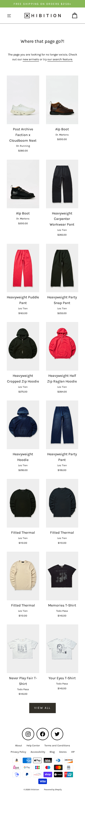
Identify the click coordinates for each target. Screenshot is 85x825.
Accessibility (38, 751)
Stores (63, 751)
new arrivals (31, 59)
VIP (73, 751)
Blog (52, 751)
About (18, 745)
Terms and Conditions (57, 745)
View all (42, 707)
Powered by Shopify (53, 789)
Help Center (33, 745)
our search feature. (60, 59)
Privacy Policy (18, 751)
